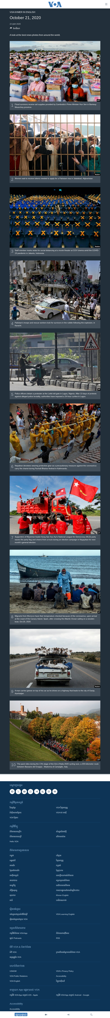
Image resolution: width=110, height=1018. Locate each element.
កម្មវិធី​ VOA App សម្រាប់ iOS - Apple (24, 995)
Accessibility (61, 976)
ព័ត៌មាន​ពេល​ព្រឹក (15, 831)
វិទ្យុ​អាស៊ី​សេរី (60, 981)
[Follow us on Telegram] (36, 791)
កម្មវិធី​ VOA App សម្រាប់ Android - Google (72, 995)
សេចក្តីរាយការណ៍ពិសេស (65, 875)
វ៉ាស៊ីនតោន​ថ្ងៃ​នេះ (15, 812)
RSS (58, 938)
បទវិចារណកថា (61, 900)
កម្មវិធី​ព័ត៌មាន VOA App (18, 933)
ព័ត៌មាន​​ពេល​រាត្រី (15, 836)
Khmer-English (62, 895)
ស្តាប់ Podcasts (15, 938)
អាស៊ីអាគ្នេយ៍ (14, 875)
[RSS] (42, 791)
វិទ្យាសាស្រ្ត (59, 860)
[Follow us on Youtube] (24, 791)
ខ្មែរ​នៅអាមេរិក (14, 870)
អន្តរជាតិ (13, 860)
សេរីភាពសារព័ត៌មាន (63, 885)
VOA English (15, 981)
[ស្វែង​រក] (91, 1014)
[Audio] (69, 1014)
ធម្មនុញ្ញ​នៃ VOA (15, 957)
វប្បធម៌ (58, 865)
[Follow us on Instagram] (30, 791)
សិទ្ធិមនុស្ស (13, 890)
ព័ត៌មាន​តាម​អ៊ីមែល (62, 933)
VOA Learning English (65, 914)
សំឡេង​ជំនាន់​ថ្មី (61, 831)
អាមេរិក (12, 865)
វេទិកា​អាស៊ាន (60, 836)
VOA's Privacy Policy (65, 971)
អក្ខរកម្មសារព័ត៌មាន (63, 880)
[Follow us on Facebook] (12, 791)
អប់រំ (11, 900)
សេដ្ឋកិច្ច (13, 885)
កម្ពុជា (12, 855)
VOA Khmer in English (22, 12)
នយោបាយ (13, 880)
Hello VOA (14, 841)
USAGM (13, 971)
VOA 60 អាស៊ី (61, 812)
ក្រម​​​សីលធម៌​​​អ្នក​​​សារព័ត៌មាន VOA (68, 952)
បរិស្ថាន (58, 855)
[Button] (15, 28)
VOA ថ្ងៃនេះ (14, 817)
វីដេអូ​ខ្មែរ (13, 807)
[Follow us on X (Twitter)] (18, 791)
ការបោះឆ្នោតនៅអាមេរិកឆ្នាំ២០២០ (67, 890)
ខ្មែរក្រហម (59, 870)
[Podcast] (48, 791)
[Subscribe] (54, 791)
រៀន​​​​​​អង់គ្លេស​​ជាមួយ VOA (19, 919)
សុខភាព (13, 895)
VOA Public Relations (19, 976)
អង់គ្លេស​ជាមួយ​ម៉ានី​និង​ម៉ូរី (18, 914)
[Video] (46, 1014)
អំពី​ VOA (13, 952)
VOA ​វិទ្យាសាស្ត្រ (62, 807)
